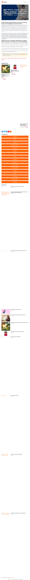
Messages (15, 58)
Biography (15, 136)
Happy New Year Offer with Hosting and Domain (17, 186)
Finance (15, 153)
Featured (15, 150)
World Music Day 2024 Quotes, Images (16, 309)
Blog (15, 139)
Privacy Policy (20, 579)
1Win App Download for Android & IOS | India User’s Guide (19, 250)
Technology (15, 176)
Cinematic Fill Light (15, 145)
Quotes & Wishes (16, 15)
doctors (3, 58)
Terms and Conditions (15, 579)
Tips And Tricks (15, 179)
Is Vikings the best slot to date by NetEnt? (16, 454)
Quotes (25, 58)
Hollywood (15, 159)
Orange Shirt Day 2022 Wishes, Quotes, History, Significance (24, 125)
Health (15, 156)
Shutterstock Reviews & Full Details (15, 336)
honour (8, 58)
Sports (15, 173)
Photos (19, 58)
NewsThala (12, 577)
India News (15, 162)
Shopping (15, 170)
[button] (28, 2)
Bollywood (15, 142)
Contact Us (9, 579)
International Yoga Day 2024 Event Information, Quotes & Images (5, 75)
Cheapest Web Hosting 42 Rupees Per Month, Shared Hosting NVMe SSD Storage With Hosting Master (19, 192)
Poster (22, 58)
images (12, 58)
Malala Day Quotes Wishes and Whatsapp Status (15, 71)
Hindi (5, 58)
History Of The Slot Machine (14, 395)
